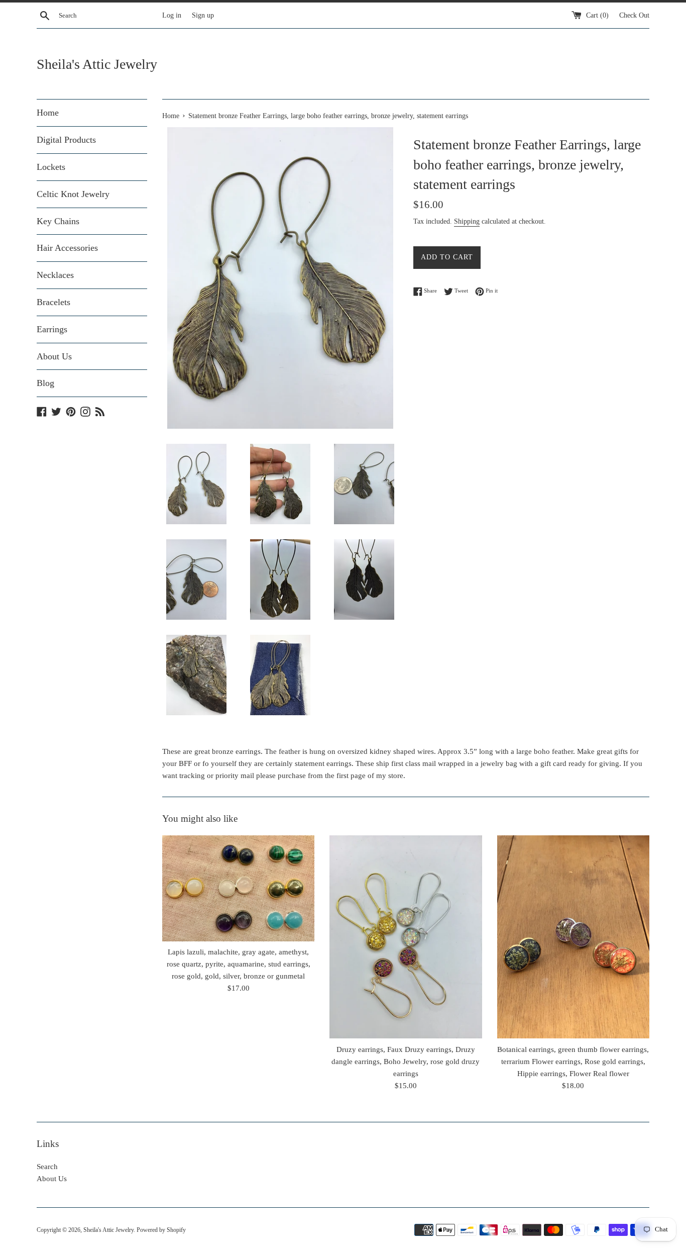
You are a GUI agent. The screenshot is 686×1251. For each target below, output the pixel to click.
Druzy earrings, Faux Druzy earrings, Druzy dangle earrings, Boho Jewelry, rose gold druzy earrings (405, 1061)
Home (48, 113)
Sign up (203, 15)
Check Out (634, 15)
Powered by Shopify (161, 1229)
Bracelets (53, 302)
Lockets (51, 167)
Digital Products (66, 140)
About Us (54, 356)
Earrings (52, 329)
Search (47, 1167)
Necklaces (55, 275)
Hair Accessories (67, 248)
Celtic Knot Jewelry (73, 194)
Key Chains (58, 221)
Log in (171, 15)
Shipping (467, 221)
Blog (45, 383)
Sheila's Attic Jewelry (97, 64)
